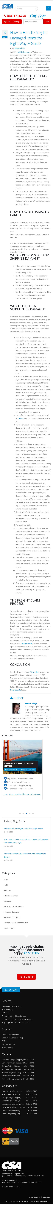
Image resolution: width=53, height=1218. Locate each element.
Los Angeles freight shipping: (13, 1104)
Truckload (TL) (7, 1009)
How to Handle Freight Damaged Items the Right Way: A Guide (28, 38)
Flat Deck (5, 1013)
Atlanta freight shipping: (11, 1094)
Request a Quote (8, 1044)
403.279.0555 (28, 1066)
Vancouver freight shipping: (12, 1059)
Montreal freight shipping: (12, 1079)
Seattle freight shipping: (11, 1114)
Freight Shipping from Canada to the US (17, 1019)
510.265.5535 (31, 1107)
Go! (47, 21)
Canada (8, 901)
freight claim (27, 643)
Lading (20, 418)
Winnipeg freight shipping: (12, 1069)
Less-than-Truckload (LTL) (12, 1006)
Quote (7, 21)
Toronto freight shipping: (11, 1072)
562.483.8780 (31, 1104)
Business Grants (11, 896)
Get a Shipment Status (10, 1034)
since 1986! (31, 953)
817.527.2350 (31, 1101)
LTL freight (34, 672)
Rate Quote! (26, 976)
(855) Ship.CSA (14, 1186)
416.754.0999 (28, 1072)
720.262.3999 (31, 1110)
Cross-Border (10, 928)
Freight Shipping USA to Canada (14, 1016)
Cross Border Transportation (16, 923)
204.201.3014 (28, 1069)
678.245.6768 (31, 1094)
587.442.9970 (28, 1063)
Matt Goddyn (20, 48)
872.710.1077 (31, 1097)
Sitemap (46, 1197)
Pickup (16, 21)
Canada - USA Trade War (14, 906)
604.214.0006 (28, 1059)
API (6, 885)
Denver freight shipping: (11, 1110)
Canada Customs (12, 912)
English (20, 9)
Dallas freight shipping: (11, 1101)
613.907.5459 (28, 1076)
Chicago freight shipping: (11, 1097)
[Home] (9, 7)
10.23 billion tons (23, 52)
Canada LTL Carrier (12, 917)
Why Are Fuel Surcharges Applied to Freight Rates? (23, 829)
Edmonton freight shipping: (12, 1063)
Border (8, 890)
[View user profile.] (16, 708)
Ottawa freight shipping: (11, 1076)
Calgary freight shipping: (11, 1066)
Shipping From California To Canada (16, 1022)
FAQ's (4, 1041)
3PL (6, 880)
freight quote (15, 690)
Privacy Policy (34, 1197)
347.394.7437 (31, 1091)
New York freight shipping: (12, 1091)
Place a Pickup (7, 1047)
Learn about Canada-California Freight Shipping (22, 794)
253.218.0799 (31, 1114)
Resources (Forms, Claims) (12, 1038)
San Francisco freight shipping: (14, 1107)
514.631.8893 (28, 1079)
